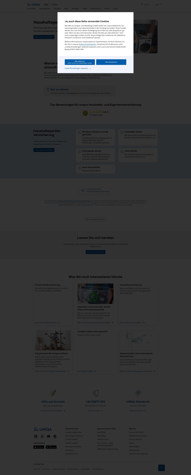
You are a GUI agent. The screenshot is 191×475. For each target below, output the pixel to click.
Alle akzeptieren (111, 62)
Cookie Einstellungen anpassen (78, 68)
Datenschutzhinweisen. (87, 44)
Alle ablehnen (80, 62)
